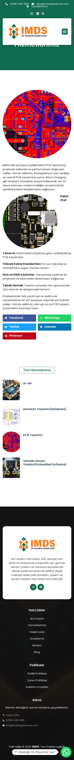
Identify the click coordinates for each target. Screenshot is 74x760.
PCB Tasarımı (32, 435)
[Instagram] (31, 13)
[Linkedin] (37, 13)
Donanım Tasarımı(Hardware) (45, 409)
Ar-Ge (27, 383)
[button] (43, 13)
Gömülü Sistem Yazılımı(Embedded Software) (45, 462)
